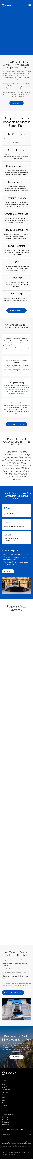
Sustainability (6, 1090)
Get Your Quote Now (16, 424)
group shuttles (6, 829)
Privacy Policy (5, 1154)
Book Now (5, 1105)
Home (3, 1084)
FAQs (3, 1100)
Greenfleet (23, 880)
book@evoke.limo (9, 540)
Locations (5, 1092)
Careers (4, 1103)
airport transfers (25, 718)
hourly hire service (12, 852)
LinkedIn (5, 1119)
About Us (4, 1087)
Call (5, 526)
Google (5, 1122)
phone (13, 668)
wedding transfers (22, 827)
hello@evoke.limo (7, 1114)
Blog (3, 1097)
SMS (8, 526)
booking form (17, 512)
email (11, 693)
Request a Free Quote (13, 992)
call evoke (23, 40)
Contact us (16, 103)
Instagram (6, 1117)
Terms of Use (12, 1154)
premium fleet (13, 742)
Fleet (3, 1095)
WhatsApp (15, 526)
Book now (9, 40)
